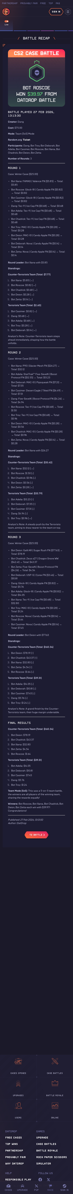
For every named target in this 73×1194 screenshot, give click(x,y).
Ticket (26, 139)
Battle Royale (47, 1150)
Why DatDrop (14, 1163)
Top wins (11, 1144)
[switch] (6, 21)
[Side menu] (68, 12)
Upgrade (42, 1137)
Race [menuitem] (51, 1187)
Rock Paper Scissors (51, 1157)
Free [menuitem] (43, 3)
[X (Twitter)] (48, 1179)
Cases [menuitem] (8, 1190)
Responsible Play (18, 1179)
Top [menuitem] (51, 3)
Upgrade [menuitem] (22, 1190)
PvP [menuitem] (38, 1187)
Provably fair (15, 1157)
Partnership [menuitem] (10, 3)
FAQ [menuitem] (58, 3)
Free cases (13, 1137)
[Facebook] (40, 1179)
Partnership (14, 1150)
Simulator (43, 1163)
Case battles (46, 1144)
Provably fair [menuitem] (29, 3)
